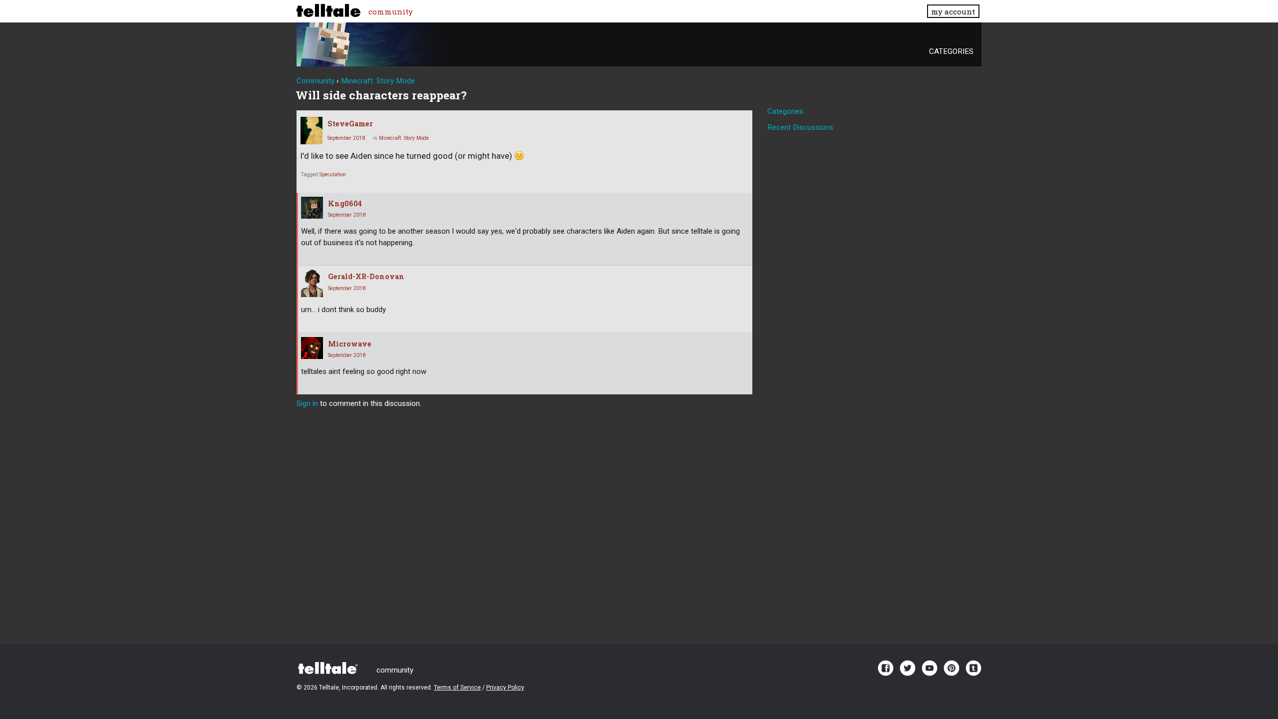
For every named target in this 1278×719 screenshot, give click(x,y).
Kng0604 (345, 203)
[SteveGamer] (311, 130)
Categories (951, 51)
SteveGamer (350, 123)
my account (953, 11)
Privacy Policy (505, 687)
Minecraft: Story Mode (404, 138)
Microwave (349, 344)
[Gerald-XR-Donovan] (312, 283)
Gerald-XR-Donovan (366, 276)
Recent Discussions (800, 127)
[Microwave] (312, 348)
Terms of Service (457, 687)
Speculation (333, 174)
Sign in (307, 403)
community (390, 11)
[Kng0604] (312, 208)
